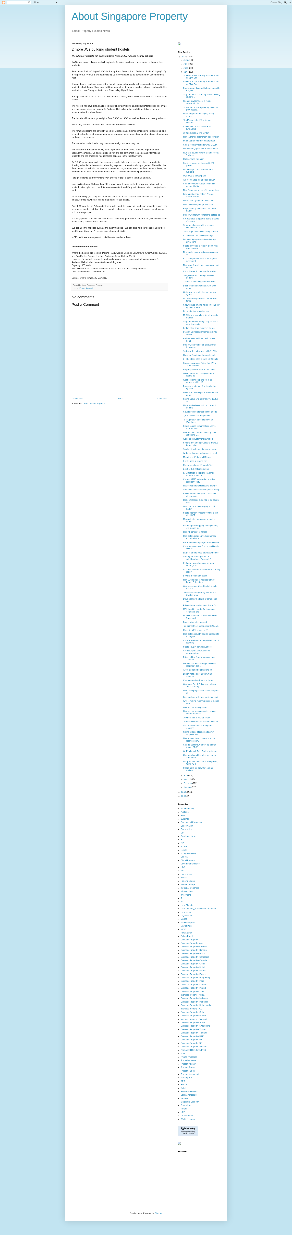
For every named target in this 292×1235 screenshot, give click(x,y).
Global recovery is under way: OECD (200, 145)
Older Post (162, 398)
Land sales (186, 912)
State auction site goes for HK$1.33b (200, 351)
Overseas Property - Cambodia (195, 957)
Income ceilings (188, 884)
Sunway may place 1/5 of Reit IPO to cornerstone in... (199, 364)
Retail (183, 1088)
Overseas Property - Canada (194, 960)
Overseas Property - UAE (192, 1036)
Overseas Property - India (192, 981)
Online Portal (187, 936)
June (186, 68)
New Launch (186, 933)
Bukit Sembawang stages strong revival (201, 542)
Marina (184, 919)
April (186, 775)
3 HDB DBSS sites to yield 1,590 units (200, 359)
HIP (182, 871)
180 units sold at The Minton (196, 133)
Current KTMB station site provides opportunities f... (199, 480)
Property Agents (188, 1067)
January (187, 787)
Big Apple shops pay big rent (196, 311)
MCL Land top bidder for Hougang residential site (199, 610)
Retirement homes (189, 1091)
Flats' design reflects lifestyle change (200, 486)
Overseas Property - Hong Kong (195, 977)
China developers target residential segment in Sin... (199, 185)
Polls (183, 1053)
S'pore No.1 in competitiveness (197, 647)
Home (120, 398)
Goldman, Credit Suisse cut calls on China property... (199, 685)
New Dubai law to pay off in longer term (201, 190)
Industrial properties (190, 888)
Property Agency (188, 1064)
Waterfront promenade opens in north (200, 453)
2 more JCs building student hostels (199, 282)
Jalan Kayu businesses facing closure (200, 231)
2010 (183, 56)
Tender (184, 1109)
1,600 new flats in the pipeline (197, 416)
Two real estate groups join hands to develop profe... (199, 593)
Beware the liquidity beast (195, 576)
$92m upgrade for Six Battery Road (199, 141)
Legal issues (186, 915)
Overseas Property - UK (191, 1040)
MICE (183, 929)
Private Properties (189, 1057)
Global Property (188, 860)
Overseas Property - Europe (193, 971)
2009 (183, 792)
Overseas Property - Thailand (194, 1033)
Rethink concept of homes (195, 532)
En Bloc (184, 846)
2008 (183, 796)
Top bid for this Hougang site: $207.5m (200, 626)
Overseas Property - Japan (193, 991)
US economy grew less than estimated (200, 149)
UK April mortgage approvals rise (198, 200)
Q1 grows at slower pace (194, 176)
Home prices (186, 874)
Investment (186, 895)
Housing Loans (188, 881)
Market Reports (188, 922)
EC (182, 839)
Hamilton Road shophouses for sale (199, 355)
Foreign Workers (188, 853)
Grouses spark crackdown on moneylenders (196, 652)
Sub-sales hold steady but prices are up (201, 489)
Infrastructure (187, 891)
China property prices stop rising (198, 680)
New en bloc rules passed (195, 707)
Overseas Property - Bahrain (194, 950)
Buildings (185, 819)
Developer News (188, 836)
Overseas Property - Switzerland (195, 1026)
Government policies (190, 864)
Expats (82, 288)
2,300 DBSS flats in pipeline (196, 469)
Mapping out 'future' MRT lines (197, 457)
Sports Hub (186, 1105)
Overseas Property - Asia (192, 943)
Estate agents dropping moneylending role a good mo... (200, 527)
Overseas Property (189, 940)
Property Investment (190, 1074)
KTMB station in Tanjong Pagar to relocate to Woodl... (198, 474)
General (89, 288)
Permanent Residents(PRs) (193, 1050)
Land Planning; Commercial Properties (198, 908)
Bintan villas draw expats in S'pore (199, 328)
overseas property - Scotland (194, 1019)
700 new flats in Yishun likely (196, 718)
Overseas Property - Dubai (193, 967)
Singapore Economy (190, 1102)
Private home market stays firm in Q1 (200, 605)
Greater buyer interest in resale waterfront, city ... (197, 102)
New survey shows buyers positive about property (199, 739)
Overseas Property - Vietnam (194, 1046)
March (187, 779)
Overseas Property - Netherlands (196, 1005)
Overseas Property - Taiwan (193, 1029)
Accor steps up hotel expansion (197, 670)
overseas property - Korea (192, 995)
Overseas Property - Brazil (193, 953)
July (186, 64)
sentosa (184, 1098)
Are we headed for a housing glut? (199, 180)
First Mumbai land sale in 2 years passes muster (198, 195)
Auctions (185, 812)
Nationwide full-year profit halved (198, 204)
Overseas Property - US (191, 1043)
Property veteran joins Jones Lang (199, 369)
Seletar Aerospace (189, 1095)
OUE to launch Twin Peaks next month (200, 751)
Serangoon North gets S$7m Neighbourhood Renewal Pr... (198, 557)
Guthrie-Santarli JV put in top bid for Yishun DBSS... (199, 746)
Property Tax (186, 1077)
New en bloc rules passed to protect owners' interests (199, 712)
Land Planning (187, 905)
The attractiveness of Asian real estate (200, 721)
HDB (183, 867)
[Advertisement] (119, 388)
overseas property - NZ (191, 1009)
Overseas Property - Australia (194, 946)
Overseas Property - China (193, 964)
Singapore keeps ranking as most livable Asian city (198, 226)
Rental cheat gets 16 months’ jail (198, 465)
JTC (182, 901)
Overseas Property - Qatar (192, 1012)
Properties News (188, 1060)
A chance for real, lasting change (198, 235)
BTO (183, 815)
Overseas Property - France (193, 974)
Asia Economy (187, 808)
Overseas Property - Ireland (193, 988)
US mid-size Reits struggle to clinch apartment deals (199, 664)
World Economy (188, 1119)
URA (183, 1112)
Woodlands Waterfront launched (198, 439)
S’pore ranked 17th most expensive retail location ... (199, 427)
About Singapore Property (130, 16)
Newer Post (77, 398)
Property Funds (188, 1071)
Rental (184, 1084)
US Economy (187, 1116)
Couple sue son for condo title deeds (200, 412)
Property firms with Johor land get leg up (201, 215)
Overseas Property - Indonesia (195, 984)
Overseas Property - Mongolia (194, 1002)
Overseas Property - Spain (193, 1022)
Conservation (187, 826)
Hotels (184, 877)
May (186, 72)
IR (182, 898)
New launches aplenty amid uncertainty (201, 137)
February (188, 783)
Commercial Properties (191, 822)
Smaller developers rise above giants (200, 449)
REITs (183, 1081)
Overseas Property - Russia (193, 1015)
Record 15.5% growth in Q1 (196, 630)
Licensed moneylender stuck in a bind (200, 697)
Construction (186, 829)
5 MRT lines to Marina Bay (195, 461)
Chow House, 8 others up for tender (199, 271)
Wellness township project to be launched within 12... (197, 381)
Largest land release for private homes (200, 553)
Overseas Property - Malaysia (194, 998)
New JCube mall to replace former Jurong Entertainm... (198, 581)
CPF (183, 833)
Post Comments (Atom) (94, 403)
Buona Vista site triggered (195, 622)
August (187, 60)
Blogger (158, 1213)
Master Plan (186, 926)
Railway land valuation (193, 159)
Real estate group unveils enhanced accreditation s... (199, 537)
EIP (182, 843)
